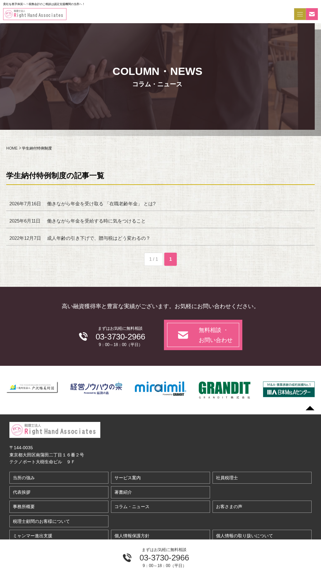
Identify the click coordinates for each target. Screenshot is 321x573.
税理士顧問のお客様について (41, 521)
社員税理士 (227, 477)
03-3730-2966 (164, 558)
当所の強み (24, 477)
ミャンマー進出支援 (32, 535)
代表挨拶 (21, 492)
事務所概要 (24, 506)
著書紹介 (123, 492)
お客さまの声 (229, 506)
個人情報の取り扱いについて (244, 535)
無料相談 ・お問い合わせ (216, 335)
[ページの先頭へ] (310, 408)
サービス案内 (127, 477)
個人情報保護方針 (132, 535)
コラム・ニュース (132, 506)
